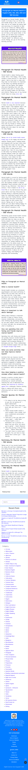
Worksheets (8, 704)
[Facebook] (11, 730)
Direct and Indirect (10, 605)
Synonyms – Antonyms (11, 687)
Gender (7, 619)
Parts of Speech (9, 654)
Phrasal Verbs (9, 659)
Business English (10, 570)
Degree (7, 599)
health (7, 471)
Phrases (7, 661)
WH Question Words (11, 700)
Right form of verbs (10, 677)
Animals (7, 561)
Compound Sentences (11, 588)
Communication (9, 584)
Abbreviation (8, 551)
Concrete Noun (9, 590)
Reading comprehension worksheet (14, 673)
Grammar (8, 623)
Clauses (7, 574)
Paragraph (8, 652)
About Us (14, 752)
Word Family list (9, 702)
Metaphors (8, 640)
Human (7, 628)
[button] (18, 2)
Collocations (8, 578)
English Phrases (9, 609)
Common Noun (9, 582)
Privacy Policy (14, 757)
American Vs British (10, 559)
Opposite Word (9, 650)
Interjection (8, 634)
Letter (7, 638)
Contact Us (14, 755)
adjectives (8, 555)
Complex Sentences (10, 586)
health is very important (13, 103)
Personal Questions (10, 656)
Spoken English (9, 683)
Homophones (9, 625)
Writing (7, 706)
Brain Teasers (9, 568)
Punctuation (8, 669)
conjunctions (8, 594)
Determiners (8, 601)
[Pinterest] (17, 730)
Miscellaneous (9, 642)
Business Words (9, 572)
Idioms (7, 630)
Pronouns (8, 665)
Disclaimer (14, 762)
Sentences (8, 679)
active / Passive (9, 553)
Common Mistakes (10, 580)
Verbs (7, 694)
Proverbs (7, 667)
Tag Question (9, 690)
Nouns (7, 648)
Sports (7, 685)
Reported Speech (10, 675)
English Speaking (10, 613)
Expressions (8, 617)
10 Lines (7, 549)
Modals (7, 646)
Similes (7, 681)
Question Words (9, 671)
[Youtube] (14, 730)
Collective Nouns (10, 576)
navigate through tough (9, 346)
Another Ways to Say (11, 563)
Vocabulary (8, 696)
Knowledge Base (9, 636)
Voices (7, 698)
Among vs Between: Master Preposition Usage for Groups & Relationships (14, 515)
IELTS (7, 632)
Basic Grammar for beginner (13, 565)
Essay (7, 615)
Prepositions (8, 663)
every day (19, 94)
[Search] (22, 502)
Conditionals (8, 592)
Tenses (7, 692)
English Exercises (10, 607)
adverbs (7, 557)
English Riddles (9, 611)
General (7, 621)
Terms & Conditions (14, 759)
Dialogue (7, 603)
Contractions (8, 597)
